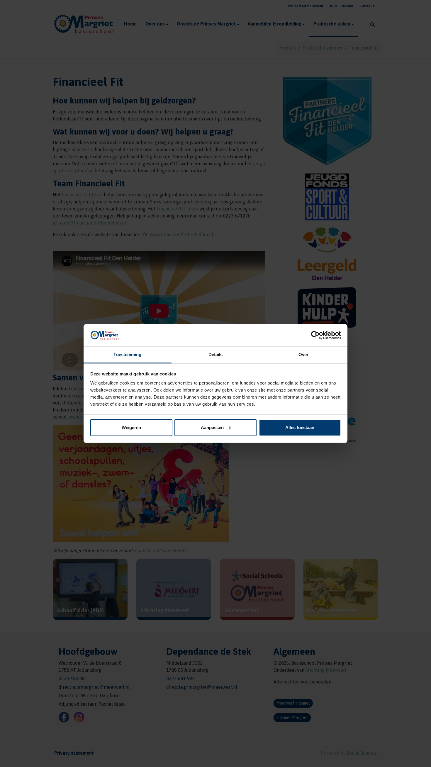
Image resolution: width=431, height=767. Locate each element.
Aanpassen (212, 427)
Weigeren (131, 427)
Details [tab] (215, 354)
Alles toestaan (299, 427)
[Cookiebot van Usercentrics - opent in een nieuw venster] (315, 335)
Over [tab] (303, 354)
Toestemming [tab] (127, 354)
